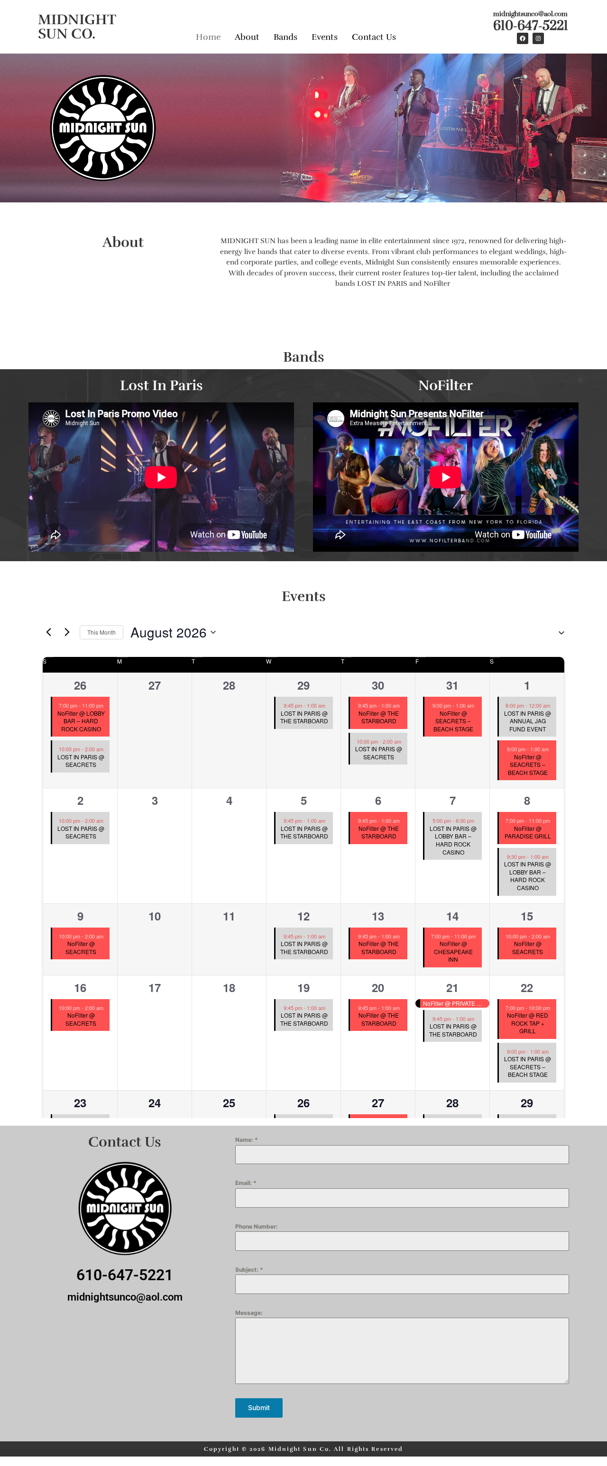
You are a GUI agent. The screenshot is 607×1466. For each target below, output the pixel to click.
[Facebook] (522, 38)
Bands (285, 37)
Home (208, 37)
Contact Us (374, 37)
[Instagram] (538, 38)
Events (325, 37)
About (247, 37)
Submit (259, 1407)
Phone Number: (256, 1226)
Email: (246, 1182)
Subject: (249, 1269)
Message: (249, 1312)
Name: (246, 1139)
